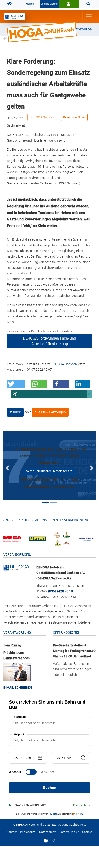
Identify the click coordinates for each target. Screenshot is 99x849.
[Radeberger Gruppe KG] (62, 538)
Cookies (87, 832)
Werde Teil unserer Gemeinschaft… (49, 471)
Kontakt (12, 832)
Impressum (27, 832)
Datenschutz (47, 832)
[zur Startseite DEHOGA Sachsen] (10, 4)
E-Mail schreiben (17, 687)
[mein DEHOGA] (69, 4)
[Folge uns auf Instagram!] (53, 841)
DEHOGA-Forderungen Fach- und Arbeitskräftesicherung (49, 341)
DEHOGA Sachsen (42, 117)
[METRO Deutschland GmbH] (37, 538)
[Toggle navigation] (88, 16)
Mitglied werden (49, 3)
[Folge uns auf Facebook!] (46, 841)
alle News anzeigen (50, 412)
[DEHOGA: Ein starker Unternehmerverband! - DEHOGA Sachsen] (16, 567)
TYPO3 (79, 814)
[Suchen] (89, 4)
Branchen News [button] (74, 117)
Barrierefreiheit (69, 832)
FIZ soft (53, 814)
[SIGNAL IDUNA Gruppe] (87, 538)
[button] (16, 384)
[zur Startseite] (14, 16)
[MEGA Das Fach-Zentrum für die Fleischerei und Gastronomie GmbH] (12, 538)
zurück (15, 412)
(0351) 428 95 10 (60, 591)
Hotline (30, 3)
